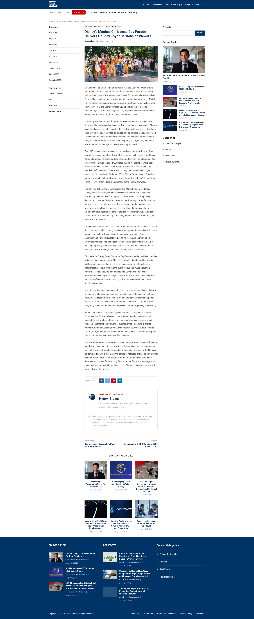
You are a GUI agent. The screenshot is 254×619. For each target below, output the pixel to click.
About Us (135, 613)
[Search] (204, 4)
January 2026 (54, 74)
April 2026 (52, 56)
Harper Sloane (90, 41)
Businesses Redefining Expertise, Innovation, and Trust (147, 523)
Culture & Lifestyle (174, 4)
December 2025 (55, 80)
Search (200, 33)
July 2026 (52, 39)
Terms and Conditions (166, 613)
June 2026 (53, 45)
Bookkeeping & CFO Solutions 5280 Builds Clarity (115, 12)
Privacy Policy (186, 613)
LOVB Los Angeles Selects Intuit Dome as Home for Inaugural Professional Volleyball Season (146, 487)
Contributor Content (113, 27)
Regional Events (192, 4)
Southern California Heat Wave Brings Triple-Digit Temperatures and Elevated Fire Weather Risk (134, 574)
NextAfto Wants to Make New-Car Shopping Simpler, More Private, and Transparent (191, 124)
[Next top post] (91, 12)
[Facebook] (101, 380)
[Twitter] (107, 380)
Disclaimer (200, 613)
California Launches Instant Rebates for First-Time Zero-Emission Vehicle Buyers (132, 556)
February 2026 (54, 68)
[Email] (119, 380)
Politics (146, 4)
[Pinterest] (113, 380)
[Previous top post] (89, 12)
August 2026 (53, 33)
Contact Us (148, 613)
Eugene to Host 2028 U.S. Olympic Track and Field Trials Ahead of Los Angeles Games (192, 112)
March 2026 (53, 62)
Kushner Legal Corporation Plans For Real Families (100, 445)
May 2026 (52, 50)
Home (51, 21)
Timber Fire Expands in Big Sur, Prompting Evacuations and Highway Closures (134, 591)
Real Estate (157, 4)
